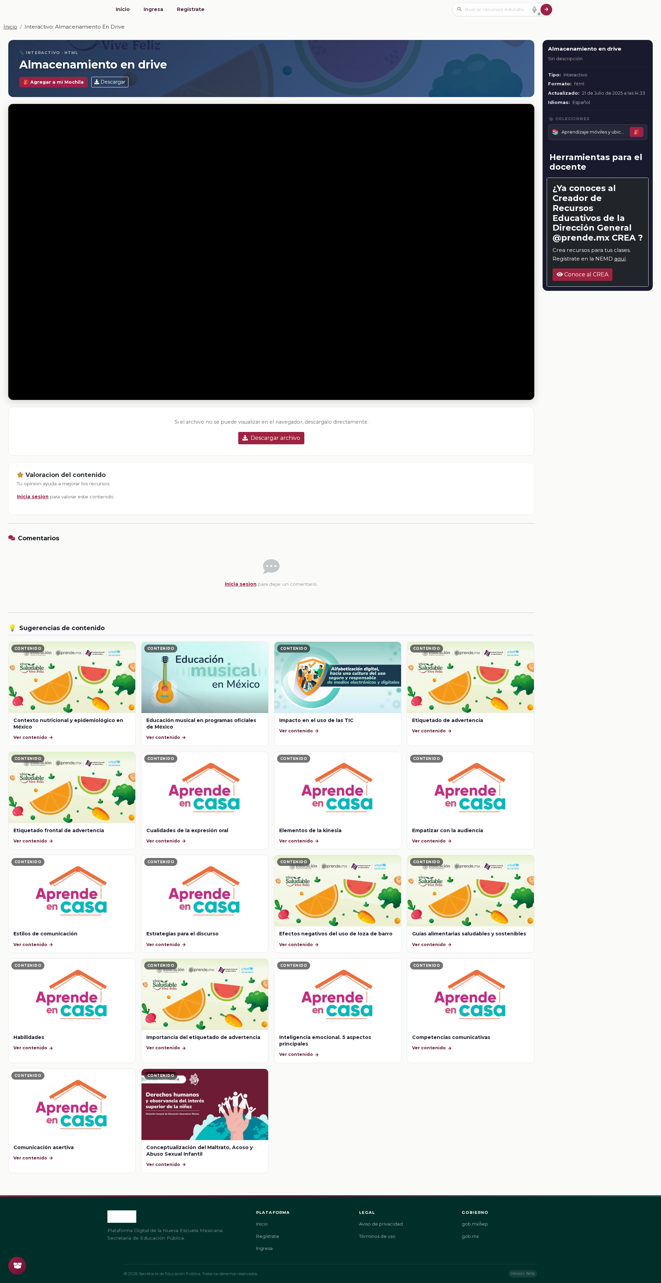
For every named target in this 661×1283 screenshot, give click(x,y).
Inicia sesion (33, 496)
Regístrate (190, 9)
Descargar (113, 82)
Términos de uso (377, 1236)
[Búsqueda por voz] (534, 9)
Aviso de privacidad (381, 1224)
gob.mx (470, 1236)
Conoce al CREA (585, 274)
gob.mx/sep (475, 1224)
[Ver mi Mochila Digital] (17, 1266)
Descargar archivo (275, 438)
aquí (620, 258)
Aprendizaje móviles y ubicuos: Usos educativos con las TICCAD (594, 132)
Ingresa (153, 9)
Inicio (123, 9)
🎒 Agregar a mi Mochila (53, 82)
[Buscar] (546, 9)
